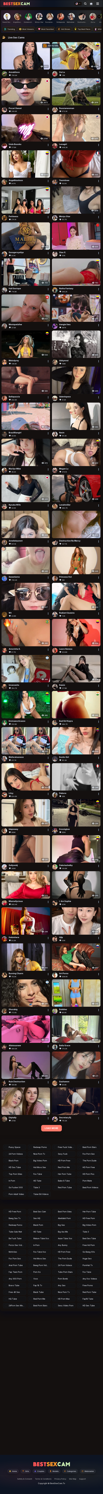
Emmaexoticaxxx (17, 721)
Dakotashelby (66, 865)
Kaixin (62, 685)
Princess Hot (65, 577)
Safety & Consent (24, 1479)
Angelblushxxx (16, 180)
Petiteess (13, 216)
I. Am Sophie (65, 901)
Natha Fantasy (66, 288)
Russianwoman (66, 108)
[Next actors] (99, 16)
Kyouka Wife (15, 505)
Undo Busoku (15, 144)
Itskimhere (14, 937)
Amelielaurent (16, 541)
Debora (62, 793)
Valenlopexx (65, 396)
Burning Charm (16, 973)
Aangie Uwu (65, 324)
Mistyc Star (64, 216)
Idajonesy (13, 829)
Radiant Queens (67, 613)
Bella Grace (64, 1045)
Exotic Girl (64, 757)
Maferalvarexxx (16, 757)
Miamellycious (16, 901)
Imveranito (14, 685)
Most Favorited (47, 29)
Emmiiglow (64, 829)
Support (82, 1479)
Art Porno (63, 973)
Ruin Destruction (17, 1081)
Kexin (61, 432)
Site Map (72, 1479)
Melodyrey (14, 360)
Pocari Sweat (15, 108)
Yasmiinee (64, 180)
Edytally (12, 1117)
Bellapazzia (14, 396)
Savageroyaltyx (16, 252)
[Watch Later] (91, 4)
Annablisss (14, 72)
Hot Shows (65, 29)
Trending (11, 29)
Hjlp (61, 937)
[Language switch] (78, 4)
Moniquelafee (15, 324)
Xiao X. (62, 252)
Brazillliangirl (15, 432)
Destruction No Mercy (69, 541)
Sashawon (64, 1081)
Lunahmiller (65, 505)
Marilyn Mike (15, 469)
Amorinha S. (15, 649)
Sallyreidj (13, 865)
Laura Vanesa (65, 649)
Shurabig (13, 1009)
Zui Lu (62, 72)
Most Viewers (28, 29)
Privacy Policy (60, 1479)
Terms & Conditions (43, 1479)
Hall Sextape (15, 288)
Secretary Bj (65, 1117)
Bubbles (63, 1009)
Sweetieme (14, 577)
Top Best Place (84, 29)
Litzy (11, 793)
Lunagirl (63, 144)
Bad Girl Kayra (66, 721)
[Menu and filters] (98, 4)
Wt (10, 613)
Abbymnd (63, 360)
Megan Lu (63, 469)
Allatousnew (15, 1045)
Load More (51, 1128)
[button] (50, 45)
